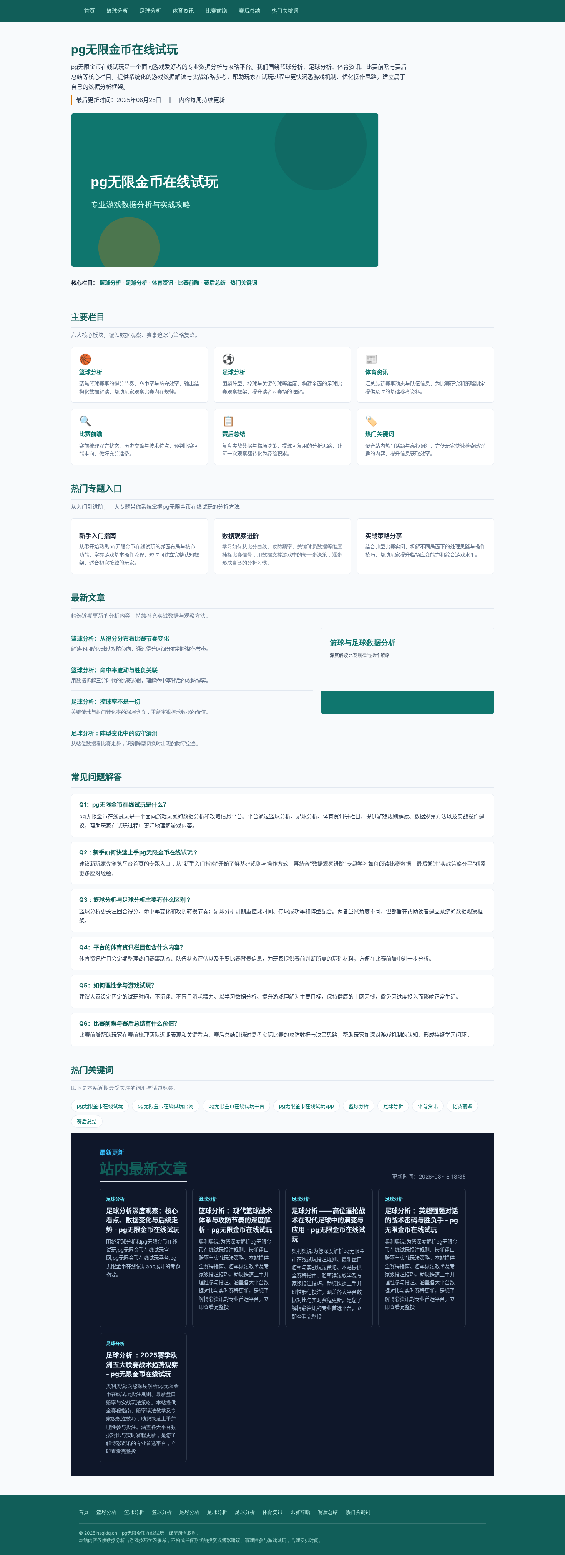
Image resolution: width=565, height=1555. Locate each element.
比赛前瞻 (216, 10)
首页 (89, 10)
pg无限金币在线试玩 (100, 1106)
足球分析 (150, 10)
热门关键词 (285, 10)
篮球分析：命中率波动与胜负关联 (114, 670)
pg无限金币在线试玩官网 (166, 1106)
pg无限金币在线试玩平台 (236, 1106)
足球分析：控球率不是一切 (105, 701)
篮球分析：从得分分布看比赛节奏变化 (120, 638)
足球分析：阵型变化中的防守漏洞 (114, 733)
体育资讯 (183, 10)
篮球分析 (117, 10)
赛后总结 (249, 10)
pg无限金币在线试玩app (306, 1106)
